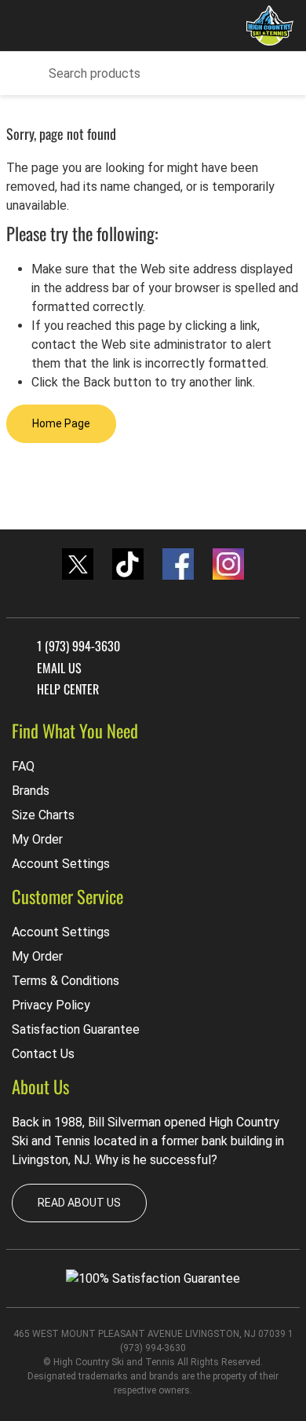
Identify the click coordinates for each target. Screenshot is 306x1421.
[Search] (23, 73)
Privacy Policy (51, 1005)
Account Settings (61, 863)
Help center (68, 688)
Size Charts (43, 815)
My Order (37, 839)
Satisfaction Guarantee (76, 1029)
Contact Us (43, 1053)
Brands (30, 790)
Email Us (59, 667)
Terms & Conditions (65, 980)
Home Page (61, 423)
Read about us (79, 1202)
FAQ (23, 766)
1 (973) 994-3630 (78, 646)
